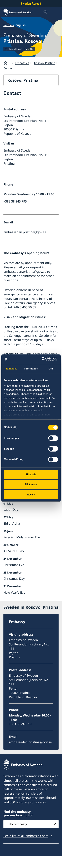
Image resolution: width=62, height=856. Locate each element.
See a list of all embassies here (25, 836)
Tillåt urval (31, 484)
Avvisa (31, 494)
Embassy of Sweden (24, 38)
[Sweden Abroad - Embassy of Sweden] (20, 12)
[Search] (45, 12)
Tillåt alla (31, 474)
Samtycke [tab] (11, 368)
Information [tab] (31, 368)
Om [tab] (51, 368)
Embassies (22, 63)
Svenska (8, 25)
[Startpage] (6, 63)
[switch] (53, 438)
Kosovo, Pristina (44, 63)
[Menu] (54, 12)
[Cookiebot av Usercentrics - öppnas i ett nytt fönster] (43, 359)
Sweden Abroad (31, 3)
